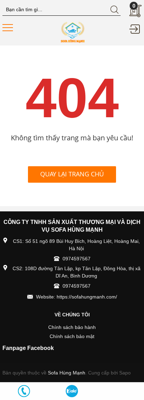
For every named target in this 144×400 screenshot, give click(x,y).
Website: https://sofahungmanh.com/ (76, 297)
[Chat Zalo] (72, 391)
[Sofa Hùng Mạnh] (72, 32)
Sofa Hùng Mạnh (66, 373)
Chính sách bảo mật (72, 336)
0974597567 (77, 258)
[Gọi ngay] (24, 391)
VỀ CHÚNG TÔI (72, 314)
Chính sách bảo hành (72, 327)
